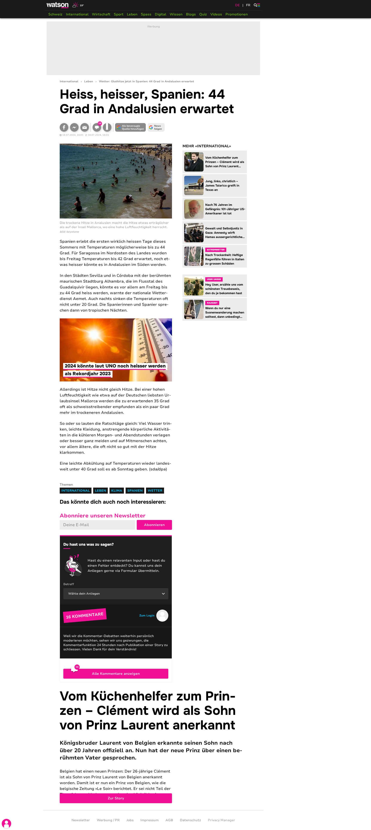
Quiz (203, 14)
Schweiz (55, 14)
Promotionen (236, 14)
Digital (160, 14)
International (77, 14)
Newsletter (80, 820)
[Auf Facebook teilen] (64, 127)
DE (237, 5)
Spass (146, 14)
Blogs (191, 14)
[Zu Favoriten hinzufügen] (107, 127)
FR (248, 5)
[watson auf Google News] (156, 127)
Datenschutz (190, 820)
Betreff (68, 584)
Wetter (155, 490)
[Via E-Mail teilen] (84, 127)
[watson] (58, 5)
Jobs (130, 820)
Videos (216, 14)
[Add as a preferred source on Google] (130, 127)
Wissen (176, 14)
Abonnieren (154, 525)
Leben (132, 14)
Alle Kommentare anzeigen (116, 673)
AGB (169, 820)
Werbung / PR (108, 820)
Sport (118, 14)
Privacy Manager (221, 820)
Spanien (135, 490)
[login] (6, 823)
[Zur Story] (153, 746)
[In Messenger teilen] (74, 127)
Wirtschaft (101, 14)
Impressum (149, 820)
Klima (116, 490)
